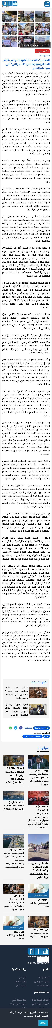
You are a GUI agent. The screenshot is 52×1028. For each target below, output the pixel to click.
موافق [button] (43, 1023)
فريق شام (21, 985)
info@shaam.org (41, 963)
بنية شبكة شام (19, 1000)
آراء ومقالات (43, 985)
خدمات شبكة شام (40, 1004)
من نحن (22, 977)
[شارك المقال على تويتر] (16, 728)
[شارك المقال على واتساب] (10, 728)
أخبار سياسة (43, 977)
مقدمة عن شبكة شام (18, 1005)
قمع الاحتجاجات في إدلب (32, 736)
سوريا (46, 736)
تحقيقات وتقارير (41, 981)
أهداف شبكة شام (40, 1000)
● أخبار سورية (42, 51)
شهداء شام (20, 981)
